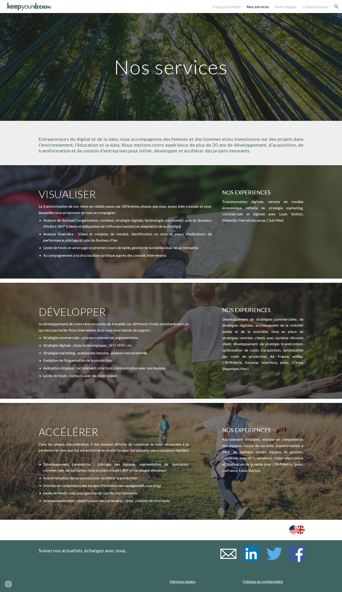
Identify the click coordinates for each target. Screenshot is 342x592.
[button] (336, 6)
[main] (171, 67)
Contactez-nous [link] (315, 6)
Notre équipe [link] (286, 6)
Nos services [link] (258, 6)
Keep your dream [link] (227, 6)
